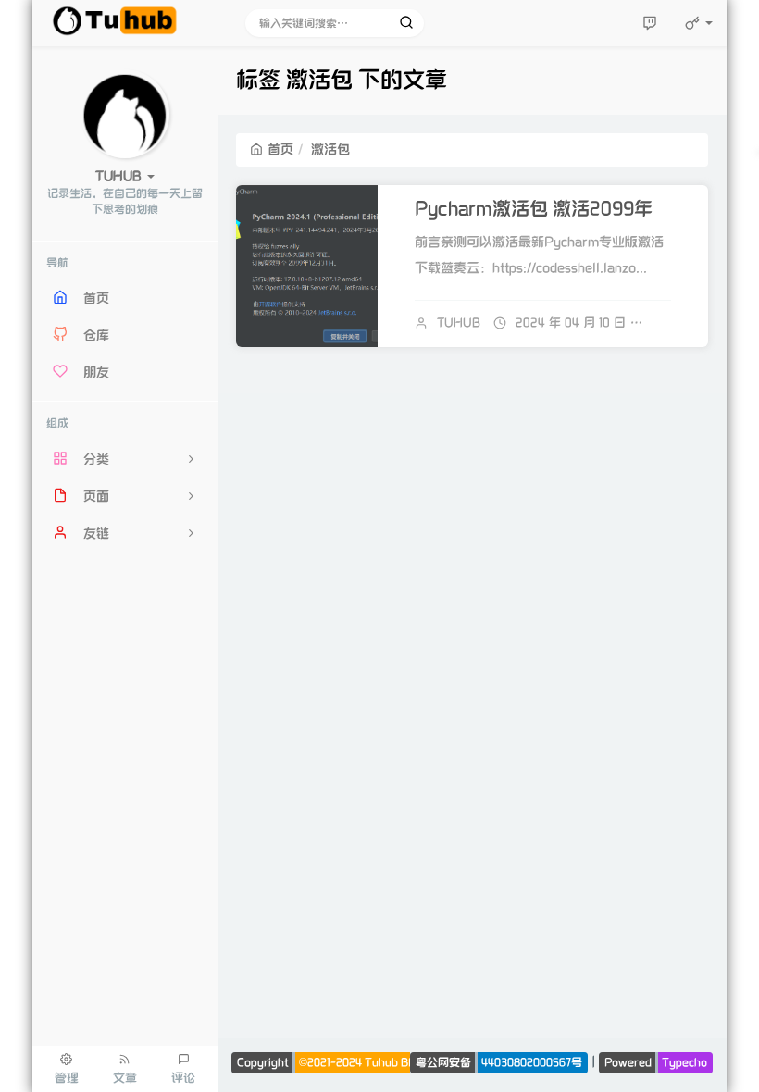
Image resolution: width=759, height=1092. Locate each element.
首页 (280, 149)
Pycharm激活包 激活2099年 (534, 209)
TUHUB (458, 323)
